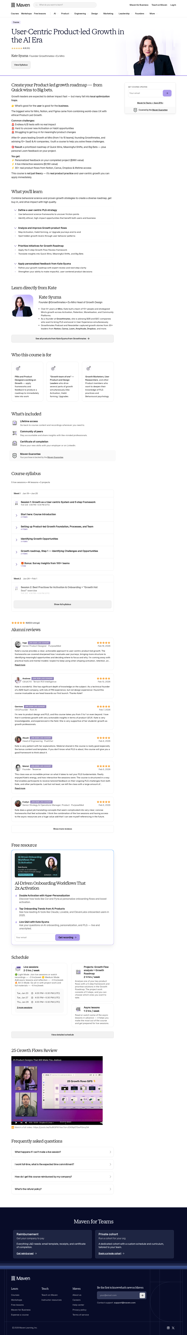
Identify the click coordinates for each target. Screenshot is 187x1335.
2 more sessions (24, 1007)
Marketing (108, 13)
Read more (20, 665)
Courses (15, 13)
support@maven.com (125, 1302)
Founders (139, 13)
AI (55, 13)
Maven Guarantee (160, 110)
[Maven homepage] (20, 5)
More (152, 13)
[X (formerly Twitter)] (173, 1328)
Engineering (80, 13)
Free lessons (40, 13)
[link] (138, 5)
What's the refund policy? (28, 1189)
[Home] (20, 1278)
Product (65, 13)
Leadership (124, 13)
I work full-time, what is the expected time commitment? (44, 1164)
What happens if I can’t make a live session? (38, 1151)
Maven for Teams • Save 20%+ (150, 103)
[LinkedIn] (168, 1328)
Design (94, 13)
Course (16, 22)
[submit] (167, 93)
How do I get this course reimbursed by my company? (43, 1176)
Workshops (26, 13)
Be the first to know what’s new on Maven (120, 1287)
